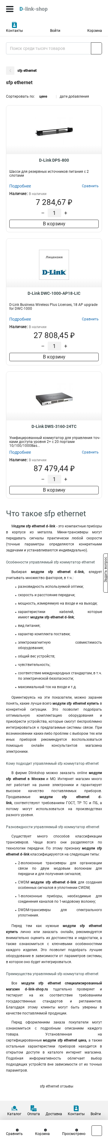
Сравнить (14, 1134)
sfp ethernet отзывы (56, 1086)
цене (43, 96)
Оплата (33, 1114)
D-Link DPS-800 (54, 160)
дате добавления (74, 96)
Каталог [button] (14, 1114)
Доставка (54, 1114)
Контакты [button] (14, 31)
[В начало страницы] (97, 1130)
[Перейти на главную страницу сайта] (45, 9)
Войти (55, 31)
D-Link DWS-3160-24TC (54, 426)
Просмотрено (74, 1134)
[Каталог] (10, 9)
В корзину (54, 224)
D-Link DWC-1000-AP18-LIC (54, 293)
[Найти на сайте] (96, 48)
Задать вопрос (106, 570)
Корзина (94, 31)
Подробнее (20, 186)
